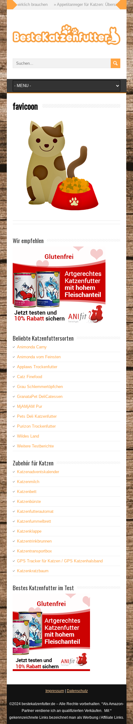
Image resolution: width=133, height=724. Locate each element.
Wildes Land (28, 436)
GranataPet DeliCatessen (39, 396)
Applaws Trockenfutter (37, 366)
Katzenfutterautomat (35, 511)
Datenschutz (77, 691)
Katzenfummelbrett (34, 521)
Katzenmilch (28, 481)
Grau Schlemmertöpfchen (40, 386)
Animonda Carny (32, 347)
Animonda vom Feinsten (39, 357)
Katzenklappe (29, 531)
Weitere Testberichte (35, 446)
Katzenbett (26, 491)
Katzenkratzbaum (33, 571)
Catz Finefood (29, 376)
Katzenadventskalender (38, 471)
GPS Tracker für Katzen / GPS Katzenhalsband (60, 561)
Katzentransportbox (34, 551)
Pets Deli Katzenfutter (37, 416)
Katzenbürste (29, 501)
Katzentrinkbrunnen (34, 541)
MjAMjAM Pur (29, 406)
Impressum (54, 691)
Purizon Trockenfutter (36, 426)
